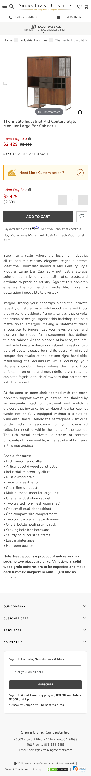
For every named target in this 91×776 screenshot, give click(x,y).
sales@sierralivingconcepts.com (50, 750)
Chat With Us (72, 17)
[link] (79, 769)
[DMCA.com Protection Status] (57, 769)
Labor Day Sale (49, 27)
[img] (79, 111)
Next (6, 85)
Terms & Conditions (16, 769)
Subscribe (45, 684)
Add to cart (38, 216)
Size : (7, 154)
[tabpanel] (45, 416)
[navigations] (4, 6)
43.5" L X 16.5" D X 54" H (30, 154)
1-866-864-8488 (26, 17)
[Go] (80, 173)
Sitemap (37, 769)
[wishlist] (79, 6)
